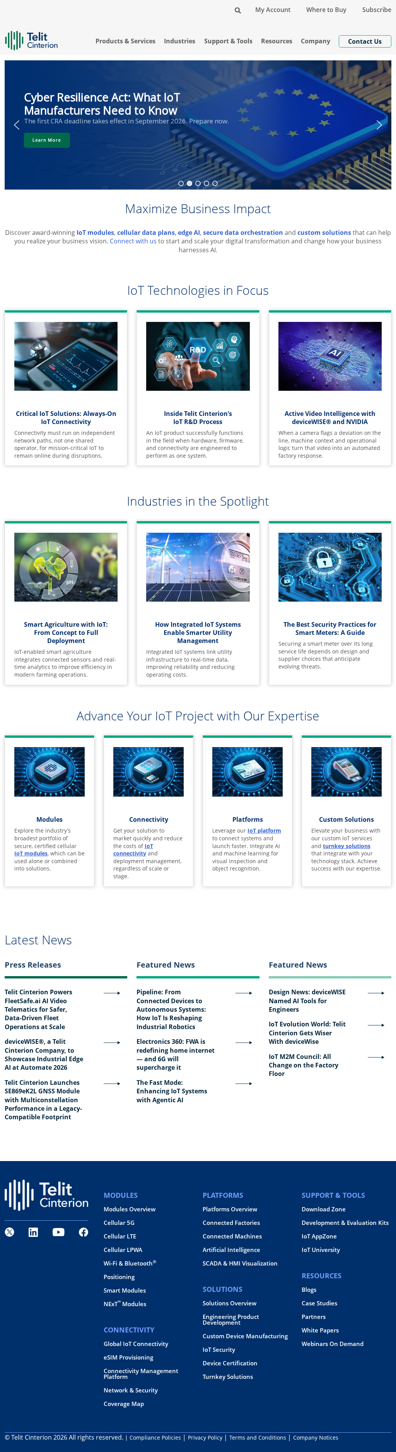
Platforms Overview (230, 1209)
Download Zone (324, 1209)
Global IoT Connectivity (136, 1344)
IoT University (321, 1250)
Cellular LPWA (123, 1250)
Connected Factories (231, 1223)
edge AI (189, 232)
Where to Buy (326, 9)
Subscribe (376, 9)
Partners (314, 1317)
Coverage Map (124, 1404)
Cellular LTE (120, 1236)
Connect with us (133, 241)
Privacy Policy (205, 1437)
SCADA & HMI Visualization (240, 1263)
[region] (198, 124)
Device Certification (230, 1363)
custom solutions (324, 232)
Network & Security (131, 1390)
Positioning (119, 1277)
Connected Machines (232, 1236)
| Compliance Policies (153, 1437)
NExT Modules (125, 1304)
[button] (16, 125)
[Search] (238, 10)
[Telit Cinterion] (31, 37)
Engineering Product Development (231, 1319)
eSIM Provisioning (128, 1357)
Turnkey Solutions (228, 1377)
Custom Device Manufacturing (245, 1336)
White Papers (320, 1330)
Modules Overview (129, 1209)
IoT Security (219, 1350)
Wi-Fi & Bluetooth (130, 1263)
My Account (272, 9)
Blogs (309, 1290)
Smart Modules (125, 1290)
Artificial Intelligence (231, 1250)
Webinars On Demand (333, 1344)
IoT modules (95, 232)
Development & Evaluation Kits (345, 1223)
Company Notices (315, 1437)
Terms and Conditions (257, 1437)
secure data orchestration (243, 232)
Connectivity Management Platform (141, 1374)
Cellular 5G (119, 1223)
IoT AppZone (319, 1236)
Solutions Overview (229, 1303)
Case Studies (319, 1303)
